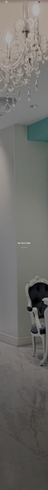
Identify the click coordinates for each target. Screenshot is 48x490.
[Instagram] (40, 2)
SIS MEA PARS (24, 243)
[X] (39, 2)
